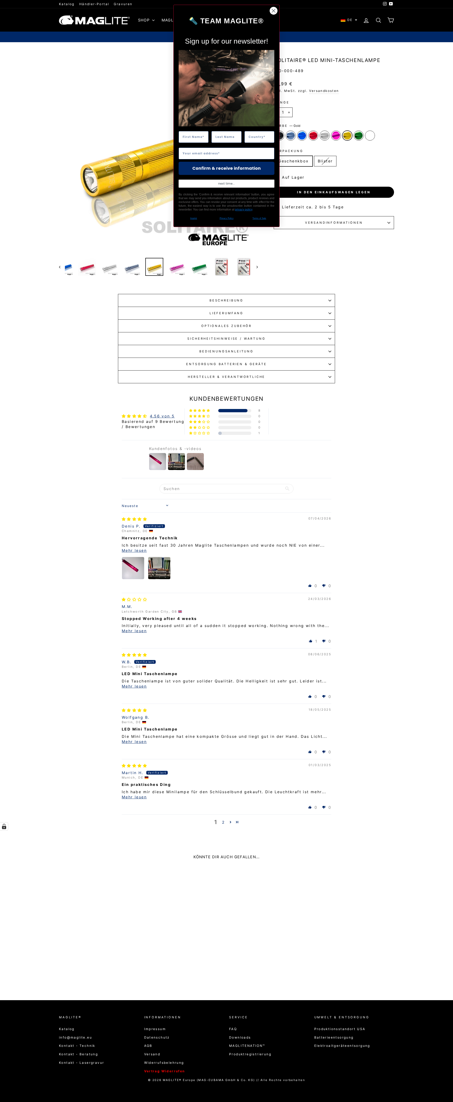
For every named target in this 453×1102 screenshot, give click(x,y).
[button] (349, 20)
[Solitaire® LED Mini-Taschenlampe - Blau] (86, 972)
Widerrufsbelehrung (164, 1063)
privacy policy (243, 209)
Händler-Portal (94, 4)
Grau (290, 135)
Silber (324, 135)
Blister (325, 161)
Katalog (67, 4)
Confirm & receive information (226, 168)
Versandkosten (324, 91)
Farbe (287, 126)
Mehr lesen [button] (134, 550)
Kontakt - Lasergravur (81, 1063)
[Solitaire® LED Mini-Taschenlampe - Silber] (99, 972)
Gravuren (123, 4)
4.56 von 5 (162, 416)
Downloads (240, 1037)
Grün (358, 135)
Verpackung (288, 151)
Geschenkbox (293, 161)
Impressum (155, 1029)
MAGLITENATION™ (247, 1046)
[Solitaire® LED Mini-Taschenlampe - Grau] (80, 972)
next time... (226, 184)
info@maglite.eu (75, 1037)
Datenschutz (157, 1037)
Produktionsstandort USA (339, 1029)
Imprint (193, 218)
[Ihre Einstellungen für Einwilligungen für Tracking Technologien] (4, 826)
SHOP (144, 20)
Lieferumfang (226, 313)
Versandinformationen (334, 222)
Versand (152, 1054)
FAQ (233, 1029)
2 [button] (223, 822)
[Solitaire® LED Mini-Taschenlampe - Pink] (105, 972)
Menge (281, 102)
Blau (302, 135)
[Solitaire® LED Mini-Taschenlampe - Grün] (118, 972)
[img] (134, 519)
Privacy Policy (227, 218)
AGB (148, 1046)
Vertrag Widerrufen (164, 1071)
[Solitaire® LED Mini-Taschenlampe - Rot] (92, 972)
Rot (313, 135)
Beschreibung (226, 300)
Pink (336, 135)
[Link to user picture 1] (133, 568)
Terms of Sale (259, 218)
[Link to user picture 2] (159, 568)
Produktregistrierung (250, 1054)
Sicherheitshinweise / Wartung (226, 338)
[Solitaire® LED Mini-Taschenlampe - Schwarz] (73, 972)
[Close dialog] (273, 11)
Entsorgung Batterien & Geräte (226, 364)
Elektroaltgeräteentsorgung (342, 1046)
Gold (347, 135)
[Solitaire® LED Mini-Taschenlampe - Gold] (111, 972)
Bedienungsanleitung (226, 351)
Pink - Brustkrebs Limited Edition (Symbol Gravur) (370, 135)
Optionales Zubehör (226, 326)
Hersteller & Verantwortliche (226, 377)
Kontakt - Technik (77, 1046)
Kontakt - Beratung (78, 1054)
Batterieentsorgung (334, 1037)
